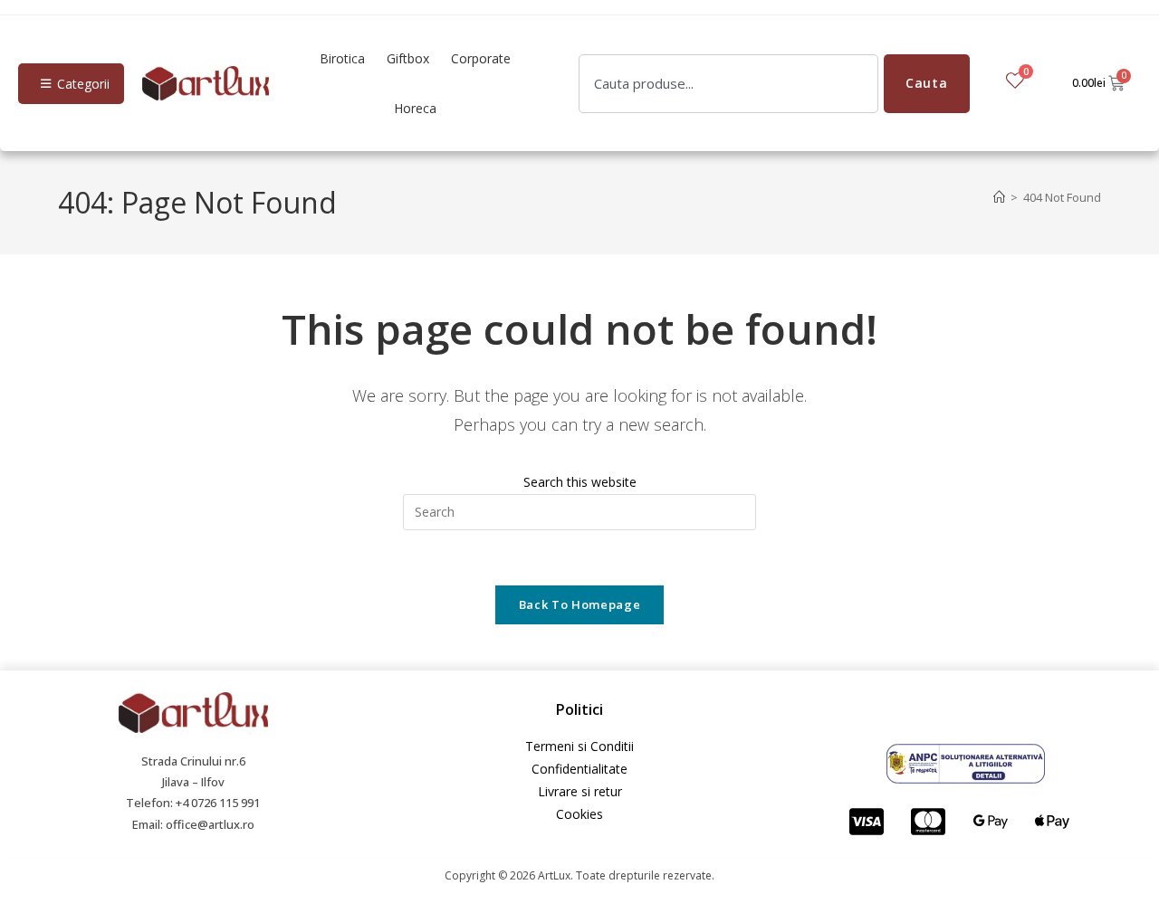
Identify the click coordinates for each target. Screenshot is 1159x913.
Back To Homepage (579, 604)
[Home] (999, 197)
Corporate (481, 58)
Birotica (342, 58)
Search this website (580, 481)
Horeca (415, 108)
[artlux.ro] (205, 83)
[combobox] (728, 83)
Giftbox (408, 58)
